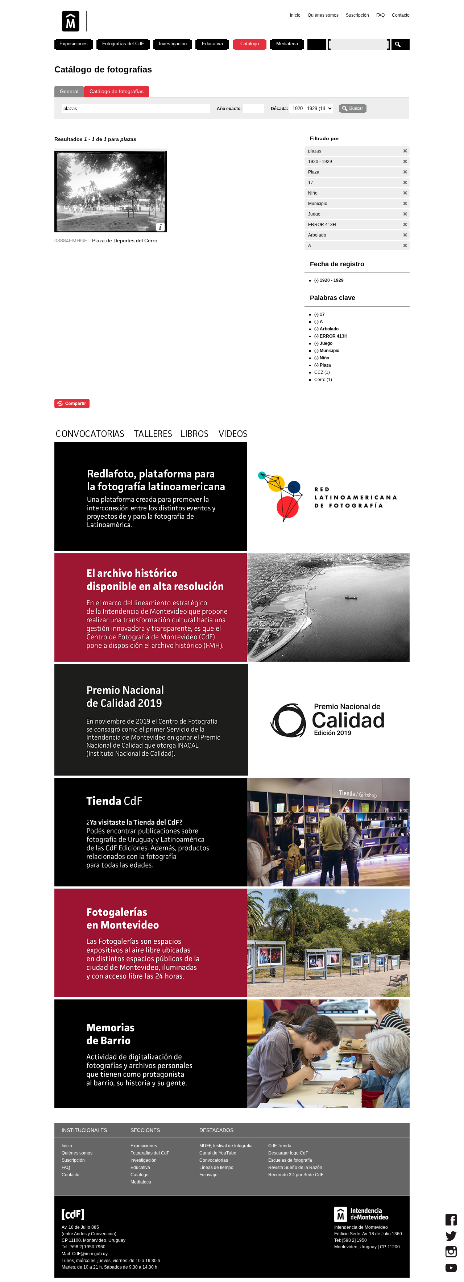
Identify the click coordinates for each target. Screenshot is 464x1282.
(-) (405, 151)
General (69, 91)
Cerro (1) (323, 379)
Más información (160, 226)
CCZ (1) (322, 372)
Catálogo (249, 43)
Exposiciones (73, 43)
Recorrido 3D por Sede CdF (295, 1174)
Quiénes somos (323, 15)
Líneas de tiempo (216, 1167)
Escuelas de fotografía (290, 1160)
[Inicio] (149, 36)
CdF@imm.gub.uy (90, 1253)
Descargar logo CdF (288, 1153)
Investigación (173, 43)
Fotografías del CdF (123, 43)
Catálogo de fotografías (117, 91)
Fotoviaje (208, 1174)
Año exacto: (230, 108)
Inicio (295, 15)
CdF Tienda (279, 1145)
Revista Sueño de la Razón (295, 1167)
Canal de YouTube (217, 1153)
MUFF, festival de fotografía (226, 1145)
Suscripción (357, 15)
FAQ (380, 15)
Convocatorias (213, 1160)
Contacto (401, 15)
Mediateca (287, 43)
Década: (280, 108)
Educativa (212, 43)
